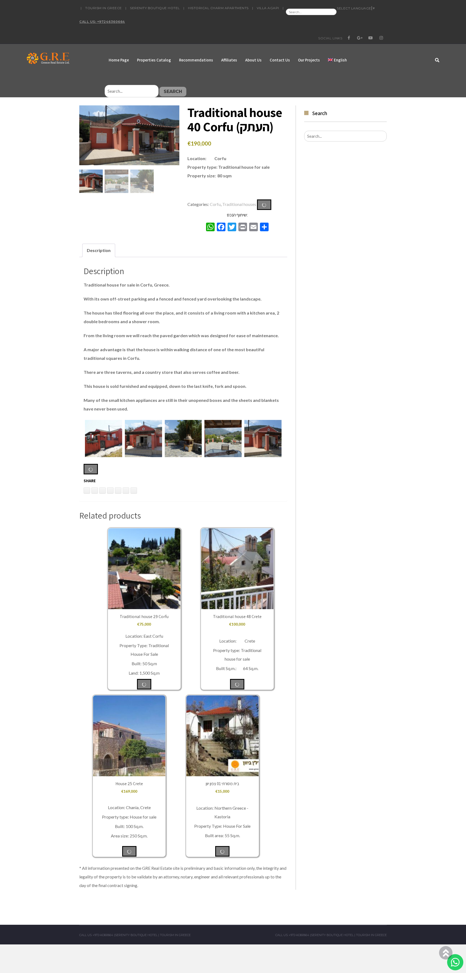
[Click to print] (94, 490)
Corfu (215, 203)
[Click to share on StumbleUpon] (134, 490)
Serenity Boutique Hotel (155, 8)
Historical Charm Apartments (218, 8)
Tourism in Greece (103, 8)
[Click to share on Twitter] (110, 490)
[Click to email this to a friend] (102, 490)
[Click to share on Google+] (126, 490)
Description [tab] (99, 250)
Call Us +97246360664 (96, 935)
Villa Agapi (268, 8)
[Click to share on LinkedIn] (87, 490)
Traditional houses (239, 203)
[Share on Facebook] (118, 490)
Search (173, 91)
